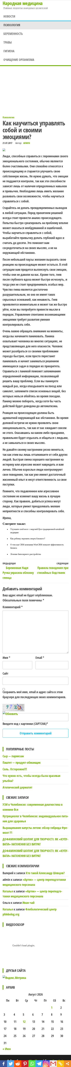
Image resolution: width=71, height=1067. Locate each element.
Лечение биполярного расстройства (25, 554)
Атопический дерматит (17, 787)
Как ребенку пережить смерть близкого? (27, 538)
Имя (6, 657)
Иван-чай (28, 903)
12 (24, 1021)
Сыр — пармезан (13, 756)
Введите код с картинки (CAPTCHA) (25, 724)
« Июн (7, 1049)
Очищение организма (18, 60)
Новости (9, 16)
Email (40, 657)
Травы (7, 42)
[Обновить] (10, 714)
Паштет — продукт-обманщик (21, 762)
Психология (11, 25)
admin (26, 143)
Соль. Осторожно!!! (15, 769)
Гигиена (8, 51)
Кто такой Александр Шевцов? (45, 873)
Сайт (5, 673)
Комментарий (13, 607)
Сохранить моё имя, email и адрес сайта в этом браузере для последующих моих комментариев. (34, 694)
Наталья (8, 891)
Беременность (13, 34)
